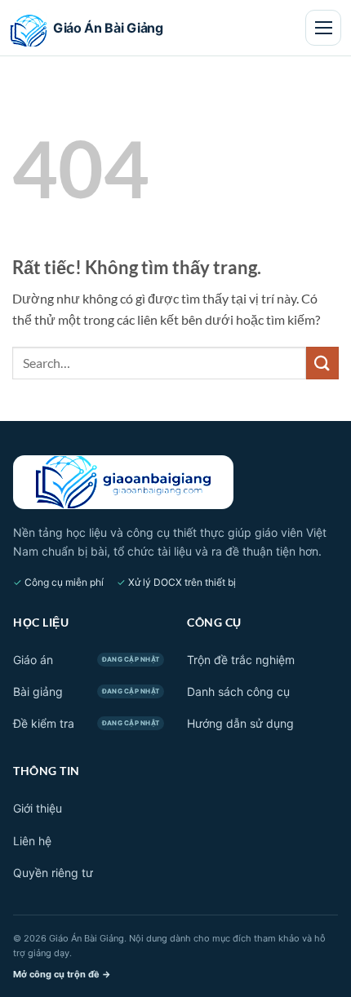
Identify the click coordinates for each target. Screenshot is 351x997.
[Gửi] (322, 363)
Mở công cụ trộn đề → (62, 974)
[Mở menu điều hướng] (323, 28)
